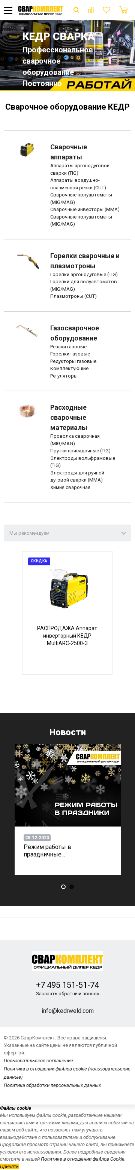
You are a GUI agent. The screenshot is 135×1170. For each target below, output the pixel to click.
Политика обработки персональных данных (52, 1085)
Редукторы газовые (73, 361)
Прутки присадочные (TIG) (80, 450)
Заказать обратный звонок (67, 993)
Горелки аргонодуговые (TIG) (84, 274)
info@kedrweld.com (68, 1010)
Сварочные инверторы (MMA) (85, 209)
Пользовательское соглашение (38, 1060)
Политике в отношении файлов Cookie (82, 1159)
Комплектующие (69, 368)
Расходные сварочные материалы (68, 417)
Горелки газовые (70, 354)
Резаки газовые (68, 346)
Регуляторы (64, 376)
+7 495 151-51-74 (67, 985)
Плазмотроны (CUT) (73, 296)
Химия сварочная (70, 487)
